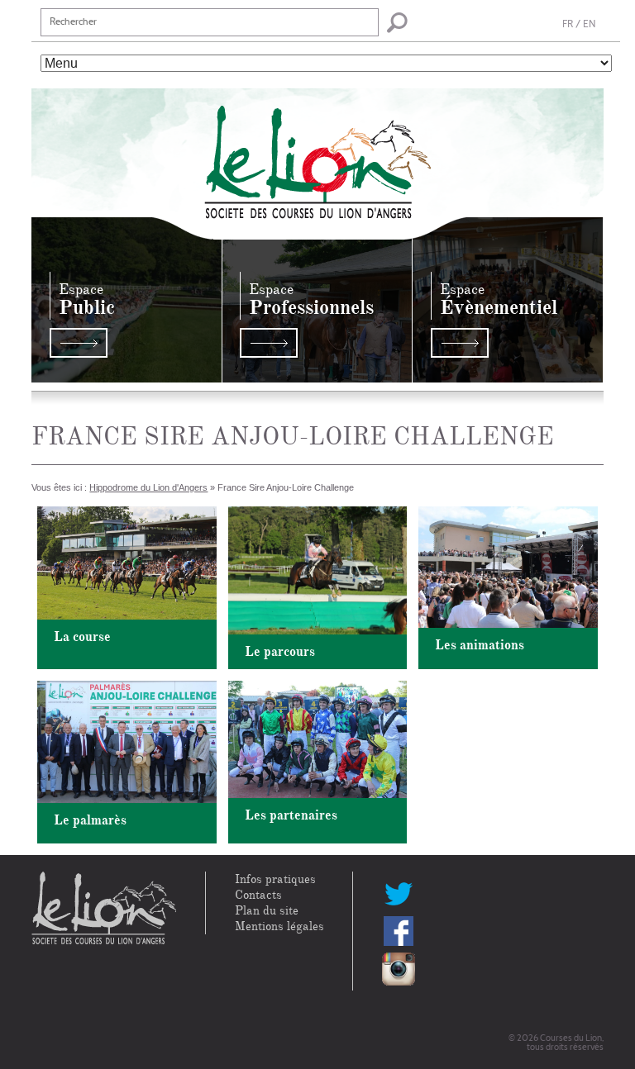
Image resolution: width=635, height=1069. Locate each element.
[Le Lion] (318, 152)
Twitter (398, 893)
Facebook (398, 931)
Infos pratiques (275, 879)
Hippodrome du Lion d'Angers (148, 487)
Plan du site (266, 911)
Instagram (398, 969)
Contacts (258, 895)
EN (589, 25)
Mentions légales (279, 926)
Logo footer (103, 909)
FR (567, 25)
